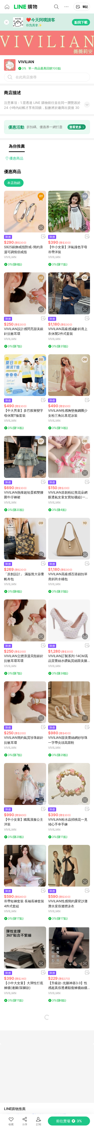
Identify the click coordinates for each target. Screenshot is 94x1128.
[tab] (17, 146)
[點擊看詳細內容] (25, 212)
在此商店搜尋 (26, 77)
